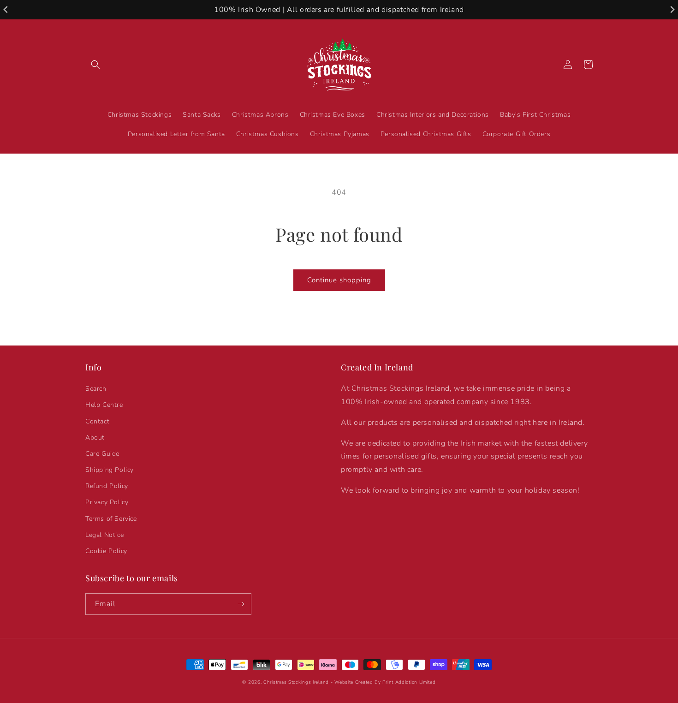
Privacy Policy (106, 502)
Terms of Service (111, 518)
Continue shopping (339, 280)
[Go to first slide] (672, 10)
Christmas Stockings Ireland (296, 682)
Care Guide (102, 453)
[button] (95, 64)
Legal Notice (104, 534)
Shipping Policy (109, 469)
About (95, 437)
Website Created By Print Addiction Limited (384, 682)
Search (96, 388)
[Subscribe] (241, 604)
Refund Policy (106, 486)
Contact (97, 421)
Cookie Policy (106, 551)
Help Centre (104, 404)
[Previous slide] (6, 10)
